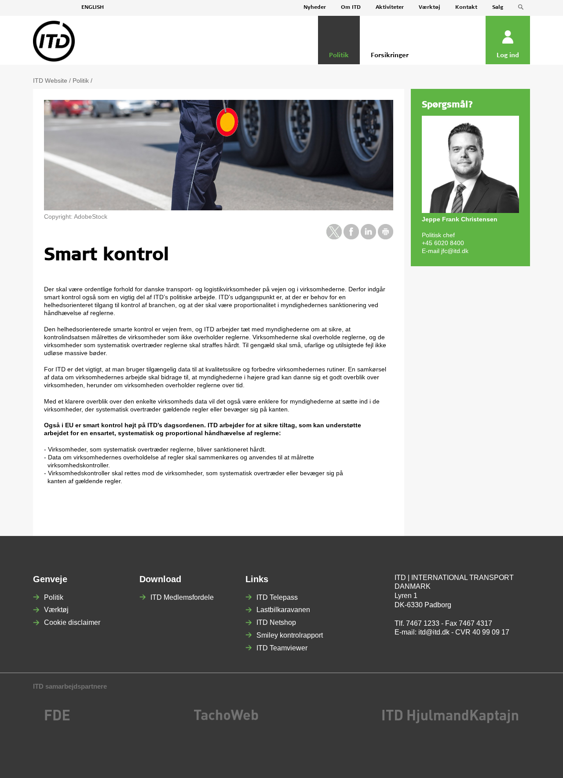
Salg (497, 7)
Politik (81, 80)
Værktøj (429, 7)
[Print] (385, 237)
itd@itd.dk (434, 632)
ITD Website (50, 80)
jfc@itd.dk (454, 250)
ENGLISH (92, 7)
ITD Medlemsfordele (182, 597)
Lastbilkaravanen (283, 609)
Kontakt (466, 7)
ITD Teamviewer (281, 648)
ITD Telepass (277, 597)
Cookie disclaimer (72, 622)
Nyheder (314, 7)
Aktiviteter (390, 7)
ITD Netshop (276, 622)
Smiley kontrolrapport (289, 635)
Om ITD (351, 7)
